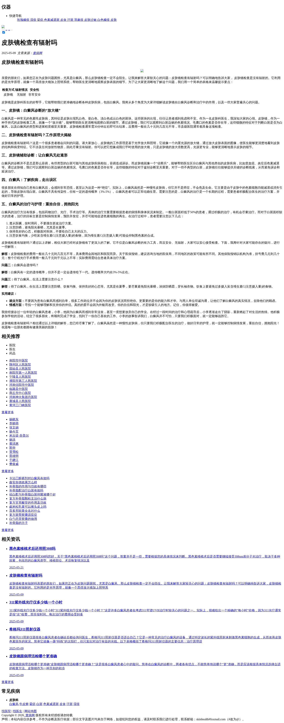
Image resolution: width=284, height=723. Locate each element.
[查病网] (3, 27)
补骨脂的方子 (18, 522)
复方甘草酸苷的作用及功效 (27, 502)
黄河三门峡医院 (20, 405)
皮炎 (63, 704)
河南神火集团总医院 (23, 397)
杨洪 (12, 439)
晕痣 (32, 704)
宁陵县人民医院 (20, 376)
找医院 (6, 711)
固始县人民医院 (20, 368)
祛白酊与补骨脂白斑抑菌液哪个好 (32, 494)
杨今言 (14, 431)
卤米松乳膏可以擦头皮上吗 (27, 506)
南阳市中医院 (18, 360)
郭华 (12, 447)
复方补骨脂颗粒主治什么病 (27, 498)
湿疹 (76, 704)
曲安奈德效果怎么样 (23, 482)
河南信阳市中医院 (21, 384)
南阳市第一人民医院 (23, 372)
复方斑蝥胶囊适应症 (23, 514)
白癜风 (14, 704)
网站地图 (30, 711)
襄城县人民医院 (20, 401)
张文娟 (14, 427)
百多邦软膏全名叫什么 (24, 510)
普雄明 (14, 455)
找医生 (17, 711)
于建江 (14, 460)
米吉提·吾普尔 (19, 435)
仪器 (9, 30)
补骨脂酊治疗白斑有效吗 (26, 490)
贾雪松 (14, 451)
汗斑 (69, 704)
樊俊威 (14, 464)
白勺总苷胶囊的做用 (23, 518)
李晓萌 (14, 423)
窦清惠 (14, 443)
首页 (6, 30)
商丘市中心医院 (20, 393)
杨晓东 (14, 419)
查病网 (37, 53)
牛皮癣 (24, 704)
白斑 (39, 704)
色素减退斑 (51, 704)
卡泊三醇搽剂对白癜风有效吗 (29, 478)
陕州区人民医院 (20, 364)
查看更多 (8, 412)
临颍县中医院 (18, 388)
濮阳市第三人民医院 (23, 380)
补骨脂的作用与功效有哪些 (27, 486)
